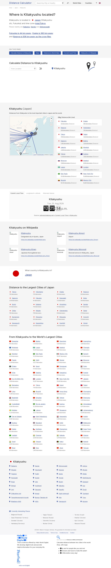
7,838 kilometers (68, 163)
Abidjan (14, 410)
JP (68, 3)
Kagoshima (39, 323)
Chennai (38, 435)
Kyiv (78, 520)
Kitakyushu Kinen (28, 249)
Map (37, 53)
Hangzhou (62, 373)
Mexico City (87, 180)
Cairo (85, 366)
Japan (38, 20)
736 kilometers (68, 136)
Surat (13, 441)
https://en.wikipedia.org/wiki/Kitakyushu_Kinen (35, 256)
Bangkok (39, 423)
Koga (13, 482)
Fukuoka (63, 121)
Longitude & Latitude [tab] (33, 193)
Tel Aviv (79, 515)
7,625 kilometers (91, 156)
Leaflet (34, 154)
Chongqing (87, 391)
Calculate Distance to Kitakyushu (21, 53)
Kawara (61, 470)
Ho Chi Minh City (17, 379)
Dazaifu (61, 489)
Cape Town (87, 429)
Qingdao (39, 398)
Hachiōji (62, 323)
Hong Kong (63, 391)
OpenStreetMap (41, 154)
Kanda (33, 27)
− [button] (51, 121)
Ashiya (84, 466)
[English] (99, 3)
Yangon (38, 441)
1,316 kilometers (68, 143)
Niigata (38, 311)
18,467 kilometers (91, 182)
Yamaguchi (62, 501)
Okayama (39, 317)
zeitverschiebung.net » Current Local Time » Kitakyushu (58, 215)
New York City (88, 174)
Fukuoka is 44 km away (20, 33)
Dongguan (63, 366)
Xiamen (85, 435)
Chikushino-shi (16, 493)
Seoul (37, 366)
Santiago (39, 429)
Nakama (26, 27)
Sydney (85, 154)
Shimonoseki (45, 27)
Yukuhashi (38, 470)
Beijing (85, 141)
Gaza (19, 518)
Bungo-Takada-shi (41, 497)
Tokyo (63, 134)
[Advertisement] (79, 30)
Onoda (61, 478)
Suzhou (62, 404)
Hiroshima (62, 304)
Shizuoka (62, 317)
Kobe (85, 298)
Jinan (61, 448)
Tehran (63, 154)
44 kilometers (67, 123)
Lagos (63, 167)
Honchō (86, 317)
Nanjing (38, 373)
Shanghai (15, 341)
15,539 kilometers (69, 176)
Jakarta (63, 147)
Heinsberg (18, 523)
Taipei (85, 134)
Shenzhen (62, 341)
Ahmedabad (87, 404)
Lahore (38, 410)
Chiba (14, 311)
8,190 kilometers (90, 163)
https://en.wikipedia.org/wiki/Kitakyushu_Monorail (84, 256)
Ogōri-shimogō (64, 493)
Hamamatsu (63, 311)
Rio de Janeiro (40, 404)
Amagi (37, 493)
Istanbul (86, 161)
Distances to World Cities (51, 53)
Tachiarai (85, 493)
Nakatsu (61, 486)
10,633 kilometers (68, 169)
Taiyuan (86, 448)
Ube (36, 482)
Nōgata (13, 470)
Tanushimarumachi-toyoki (20, 497)
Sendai (85, 304)
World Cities (77, 3)
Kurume (85, 501)
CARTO (51, 154)
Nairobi (85, 441)
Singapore (62, 410)
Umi (12, 489)
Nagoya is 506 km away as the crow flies (32, 36)
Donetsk (17, 520)
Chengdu (86, 347)
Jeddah (14, 435)
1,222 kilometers (90, 136)
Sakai (85, 311)
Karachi (85, 354)
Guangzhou (87, 341)
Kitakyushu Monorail (77, 249)
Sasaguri (85, 482)
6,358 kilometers (68, 156)
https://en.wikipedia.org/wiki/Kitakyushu (33, 239)
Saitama (38, 304)
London (85, 167)
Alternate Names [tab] (48, 193)
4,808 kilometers (68, 150)
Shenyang (86, 398)
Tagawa (14, 474)
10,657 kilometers (91, 169)
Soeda (37, 478)
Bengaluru (15, 385)
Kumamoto (15, 317)
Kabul (61, 441)
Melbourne (87, 423)
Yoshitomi (38, 486)
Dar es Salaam (17, 416)
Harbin (85, 416)
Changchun (63, 429)
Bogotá (63, 180)
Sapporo (63, 141)
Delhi (37, 360)
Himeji (85, 323)
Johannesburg (88, 410)
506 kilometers (68, 130)
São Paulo (64, 174)
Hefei (61, 423)
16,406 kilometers (91, 176)
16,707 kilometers (69, 182)
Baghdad (15, 398)
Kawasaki (62, 298)
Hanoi (61, 385)
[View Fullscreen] (51, 124)
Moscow (64, 161)
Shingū (13, 486)
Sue (83, 486)
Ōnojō (84, 489)
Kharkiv (80, 518)
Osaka (85, 121)
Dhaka (14, 366)
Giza (37, 448)
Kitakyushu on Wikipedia (88, 53)
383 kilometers (90, 123)
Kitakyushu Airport (77, 233)
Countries (88, 3)
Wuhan (61, 360)
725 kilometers (90, 130)
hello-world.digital (24, 565)
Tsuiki (37, 474)
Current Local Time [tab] (16, 193)
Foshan (85, 373)
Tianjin (14, 360)
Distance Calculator (20, 2)
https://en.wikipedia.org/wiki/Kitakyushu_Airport (83, 239)
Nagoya (63, 128)
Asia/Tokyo (40, 23)
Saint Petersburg (41, 416)
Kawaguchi (15, 323)
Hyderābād (16, 404)
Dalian (14, 429)
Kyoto (14, 304)
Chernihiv (48, 520)
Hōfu (36, 501)
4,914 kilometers (90, 150)
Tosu (84, 497)
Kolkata (62, 435)
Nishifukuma (86, 478)
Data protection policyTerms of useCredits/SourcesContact (55, 532)
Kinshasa (15, 347)
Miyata (84, 470)
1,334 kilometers (90, 143)
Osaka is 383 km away (42, 33)
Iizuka (61, 474)
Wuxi (13, 448)
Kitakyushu (26, 233)
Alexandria (63, 416)
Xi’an (13, 373)
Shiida (84, 474)
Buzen (61, 482)
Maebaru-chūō (16, 501)
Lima (13, 391)
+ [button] (51, 119)
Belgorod (16, 514)
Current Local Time (70, 53)
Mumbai (86, 147)
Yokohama (86, 128)
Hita (60, 497)
